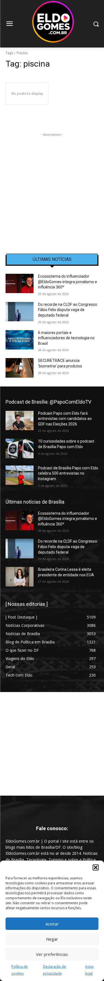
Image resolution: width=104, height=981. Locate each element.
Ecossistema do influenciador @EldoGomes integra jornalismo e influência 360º (67, 281)
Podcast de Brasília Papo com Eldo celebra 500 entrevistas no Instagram (68, 473)
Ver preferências (52, 954)
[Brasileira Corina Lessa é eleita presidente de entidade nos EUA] (20, 576)
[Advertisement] (52, 189)
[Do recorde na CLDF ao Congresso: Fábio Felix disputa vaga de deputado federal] (20, 311)
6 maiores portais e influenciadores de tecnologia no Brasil (66, 338)
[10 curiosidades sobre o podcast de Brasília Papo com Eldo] (20, 448)
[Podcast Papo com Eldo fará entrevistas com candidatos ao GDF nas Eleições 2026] (20, 420)
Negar (52, 939)
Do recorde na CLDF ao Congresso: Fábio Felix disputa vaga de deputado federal (68, 309)
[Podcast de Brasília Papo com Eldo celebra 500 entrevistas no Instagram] (20, 475)
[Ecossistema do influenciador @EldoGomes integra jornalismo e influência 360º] (20, 283)
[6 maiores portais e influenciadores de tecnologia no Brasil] (20, 339)
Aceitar (52, 924)
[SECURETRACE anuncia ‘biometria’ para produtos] (20, 367)
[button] (95, 867)
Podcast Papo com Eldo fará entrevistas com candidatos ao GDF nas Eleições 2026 (65, 418)
